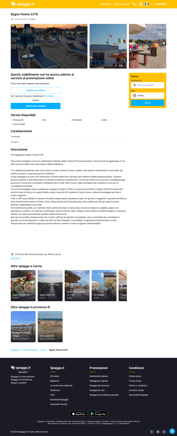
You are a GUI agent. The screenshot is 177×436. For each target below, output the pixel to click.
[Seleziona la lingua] (147, 4)
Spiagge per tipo (97, 390)
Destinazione (136, 80)
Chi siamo (54, 376)
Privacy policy (135, 381)
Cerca (148, 103)
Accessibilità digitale (138, 395)
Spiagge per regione (99, 381)
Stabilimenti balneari (99, 376)
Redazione (55, 390)
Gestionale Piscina (58, 404)
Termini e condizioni (138, 385)
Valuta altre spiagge (35, 106)
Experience (105, 4)
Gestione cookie (136, 390)
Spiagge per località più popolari (104, 395)
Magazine (54, 381)
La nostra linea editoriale (61, 385)
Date (133, 91)
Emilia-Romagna (30, 350)
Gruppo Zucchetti (18, 383)
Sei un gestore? (122, 4)
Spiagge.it (15, 350)
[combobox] (147, 85)
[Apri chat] (172, 431)
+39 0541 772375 (94, 423)
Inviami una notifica (35, 90)
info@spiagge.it (107, 423)
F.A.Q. (52, 395)
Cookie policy (135, 376)
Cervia (43, 350)
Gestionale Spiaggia (59, 399)
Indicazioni (16, 258)
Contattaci (49, 96)
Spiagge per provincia (99, 385)
